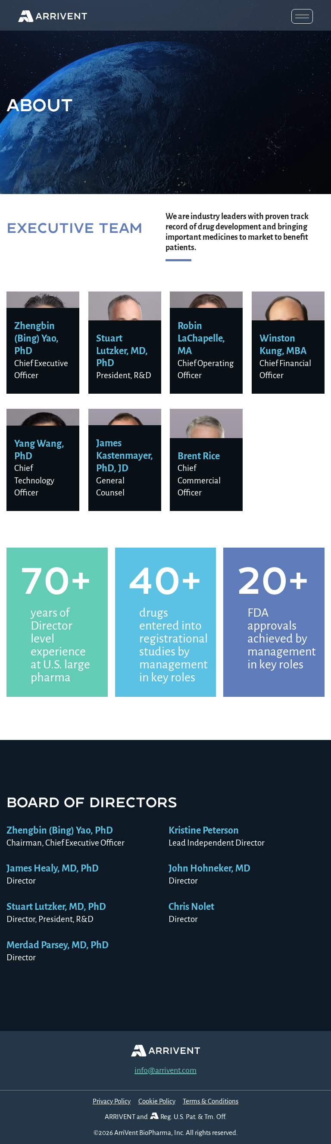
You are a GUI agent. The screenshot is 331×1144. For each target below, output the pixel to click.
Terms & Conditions (210, 1101)
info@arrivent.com (165, 1070)
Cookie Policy (156, 1101)
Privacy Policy (112, 1101)
